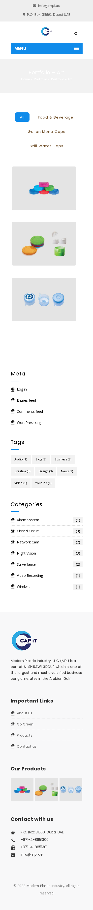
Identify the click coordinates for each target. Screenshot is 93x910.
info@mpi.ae (49, 5)
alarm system (48, 519)
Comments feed (30, 411)
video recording (48, 575)
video (20, 483)
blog (40, 459)
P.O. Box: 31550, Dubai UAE (48, 14)
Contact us (26, 746)
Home (25, 79)
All (22, 117)
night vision (48, 553)
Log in (22, 389)
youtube (43, 483)
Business (63, 459)
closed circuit (48, 531)
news (67, 471)
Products (24, 735)
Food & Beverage (55, 117)
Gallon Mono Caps (46, 131)
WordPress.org (29, 422)
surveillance (48, 564)
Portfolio (40, 79)
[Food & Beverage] (44, 243)
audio (20, 459)
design (46, 471)
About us (24, 713)
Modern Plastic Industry (45, 885)
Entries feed (26, 400)
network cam (48, 542)
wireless (48, 586)
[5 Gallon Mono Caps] (44, 299)
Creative (22, 471)
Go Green (25, 724)
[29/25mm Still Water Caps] (44, 188)
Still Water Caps (46, 145)
